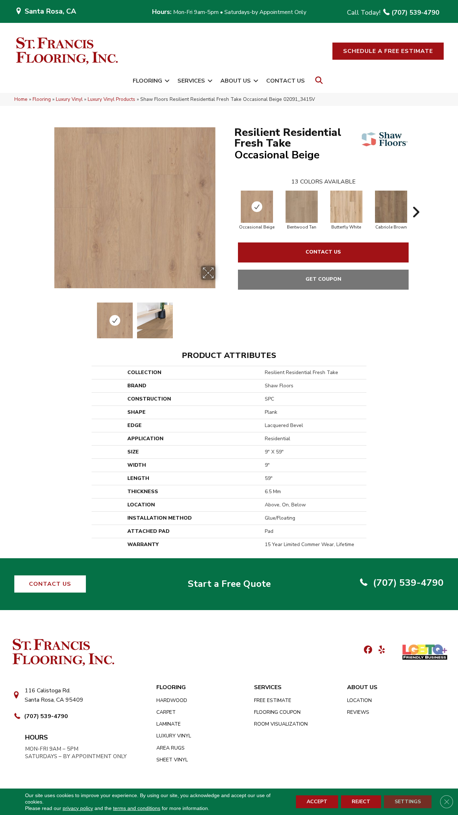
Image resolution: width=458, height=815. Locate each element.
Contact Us (285, 81)
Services (191, 81)
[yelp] (379, 650)
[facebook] (367, 650)
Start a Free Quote (229, 584)
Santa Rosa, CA (50, 11)
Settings (408, 801)
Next (220, 316)
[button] (388, 51)
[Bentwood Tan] (302, 207)
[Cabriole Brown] (391, 207)
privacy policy (78, 808)
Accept (317, 801)
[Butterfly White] (346, 207)
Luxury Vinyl (69, 99)
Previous (49, 316)
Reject (361, 801)
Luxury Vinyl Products (111, 99)
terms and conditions (136, 808)
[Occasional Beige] (257, 207)
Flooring (147, 81)
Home (21, 99)
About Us (235, 81)
